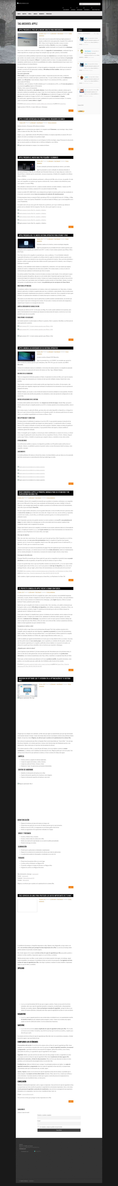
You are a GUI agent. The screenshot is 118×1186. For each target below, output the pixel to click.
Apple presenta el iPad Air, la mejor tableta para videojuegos (38, 103)
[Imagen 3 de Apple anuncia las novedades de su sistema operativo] (31, 463)
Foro (30, 14)
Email (38, 1121)
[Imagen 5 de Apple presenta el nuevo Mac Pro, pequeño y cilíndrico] (32, 220)
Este (22, 1028)
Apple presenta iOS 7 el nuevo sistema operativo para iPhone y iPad (43, 235)
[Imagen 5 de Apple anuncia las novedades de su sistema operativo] (31, 470)
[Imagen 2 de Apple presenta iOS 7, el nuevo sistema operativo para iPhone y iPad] (35, 326)
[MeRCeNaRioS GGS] (23, 3)
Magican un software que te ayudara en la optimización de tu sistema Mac (44, 679)
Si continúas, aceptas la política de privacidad (50, 1127)
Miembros (41, 14)
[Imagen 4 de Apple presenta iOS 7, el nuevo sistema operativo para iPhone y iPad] (35, 332)
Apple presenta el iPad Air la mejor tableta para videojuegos (41, 30)
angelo (86, 76)
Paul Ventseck (60, 33)
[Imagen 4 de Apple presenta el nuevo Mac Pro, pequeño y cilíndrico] (32, 216)
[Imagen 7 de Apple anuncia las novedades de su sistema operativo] (31, 476)
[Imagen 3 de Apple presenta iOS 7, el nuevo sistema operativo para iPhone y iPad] (35, 329)
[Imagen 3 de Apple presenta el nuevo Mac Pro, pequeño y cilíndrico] (32, 213)
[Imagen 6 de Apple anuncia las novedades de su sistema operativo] (31, 473)
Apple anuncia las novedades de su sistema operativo (38, 348)
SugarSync (23, 1017)
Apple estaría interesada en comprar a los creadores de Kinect (42, 119)
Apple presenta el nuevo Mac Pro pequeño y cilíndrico (38, 157)
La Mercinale (53, 33)
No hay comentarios (52, 122)
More (70, 110)
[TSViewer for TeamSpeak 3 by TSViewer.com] (24, 1152)
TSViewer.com (22, 1148)
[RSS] (80, 30)
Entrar (73, 9)
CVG (61, 635)
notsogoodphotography (27, 1094)
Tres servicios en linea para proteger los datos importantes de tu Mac (45, 895)
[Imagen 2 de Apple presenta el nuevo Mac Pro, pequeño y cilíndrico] (32, 210)
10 (97, 33)
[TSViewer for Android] (37, 1151)
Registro (79, 9)
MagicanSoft (26, 880)
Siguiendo (66, 9)
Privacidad (49, 14)
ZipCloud (23, 1004)
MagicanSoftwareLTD (28, 878)
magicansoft (35, 874)
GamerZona (63, 103)
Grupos (24, 14)
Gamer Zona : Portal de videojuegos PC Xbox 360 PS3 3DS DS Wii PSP (41, 573)
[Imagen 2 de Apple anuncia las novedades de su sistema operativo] (31, 460)
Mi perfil (87, 9)
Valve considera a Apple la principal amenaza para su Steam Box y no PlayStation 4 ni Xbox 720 (44, 493)
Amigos (35, 14)
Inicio (19, 14)
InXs (86, 38)
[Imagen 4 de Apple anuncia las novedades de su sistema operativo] (31, 467)
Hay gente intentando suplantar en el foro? (91, 91)
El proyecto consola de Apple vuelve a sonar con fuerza (39, 588)
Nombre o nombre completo (44, 1115)
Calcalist (23, 134)
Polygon (35, 529)
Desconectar (96, 9)
